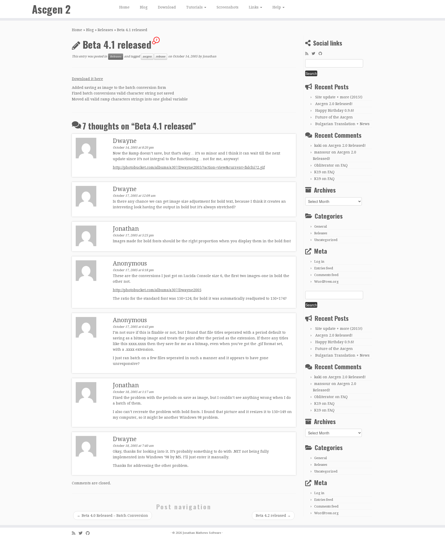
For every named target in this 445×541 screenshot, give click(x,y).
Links (254, 7)
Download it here (87, 79)
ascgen (147, 56)
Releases (105, 30)
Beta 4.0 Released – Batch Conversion (112, 515)
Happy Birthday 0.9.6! (334, 110)
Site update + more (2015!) (338, 97)
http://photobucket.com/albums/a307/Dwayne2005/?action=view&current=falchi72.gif (189, 167)
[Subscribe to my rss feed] (308, 53)
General (320, 226)
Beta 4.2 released (273, 515)
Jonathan (209, 56)
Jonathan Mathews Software (202, 533)
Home (124, 7)
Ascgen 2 (51, 9)
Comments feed (326, 275)
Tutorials (195, 7)
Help (277, 7)
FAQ (344, 165)
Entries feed (323, 268)
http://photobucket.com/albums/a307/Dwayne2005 (157, 290)
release (160, 56)
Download (167, 7)
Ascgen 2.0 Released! (334, 104)
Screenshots (227, 7)
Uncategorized (325, 240)
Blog (144, 7)
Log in (319, 261)
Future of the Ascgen (334, 117)
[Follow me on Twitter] (315, 53)
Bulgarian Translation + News (342, 124)
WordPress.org (326, 282)
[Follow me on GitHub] (322, 53)
